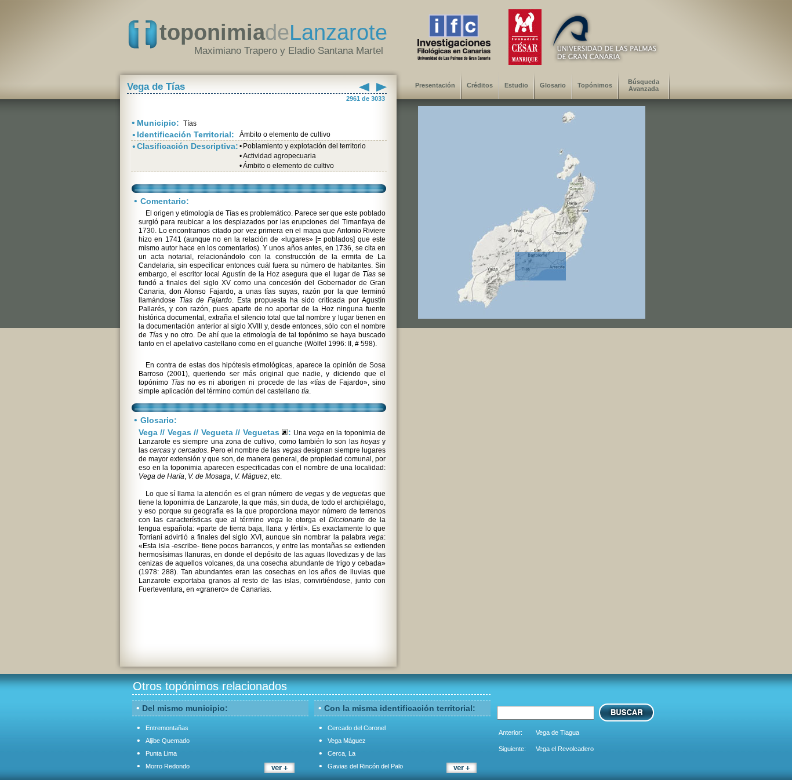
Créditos (480, 85)
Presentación (435, 85)
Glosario (553, 85)
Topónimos (594, 85)
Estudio (516, 85)
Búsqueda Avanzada (643, 85)
